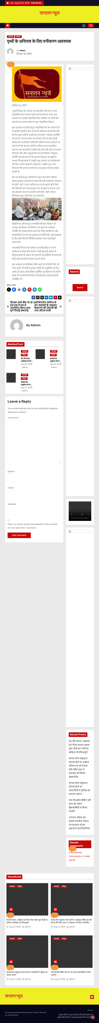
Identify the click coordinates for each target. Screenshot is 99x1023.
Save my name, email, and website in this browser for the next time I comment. (33, 526)
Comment (14, 417)
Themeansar (12, 1015)
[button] (11, 64)
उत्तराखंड (10, 37)
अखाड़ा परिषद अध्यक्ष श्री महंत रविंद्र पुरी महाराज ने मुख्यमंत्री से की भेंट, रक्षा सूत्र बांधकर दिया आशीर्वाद (75, 1016)
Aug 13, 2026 (26, 364)
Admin (22, 50)
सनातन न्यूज (49, 13)
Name (11, 471)
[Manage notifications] (93, 1017)
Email (11, 487)
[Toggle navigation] (84, 25)
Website (12, 504)
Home (90, 1010)
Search (74, 271)
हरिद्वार (18, 37)
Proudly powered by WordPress (18, 1012)
